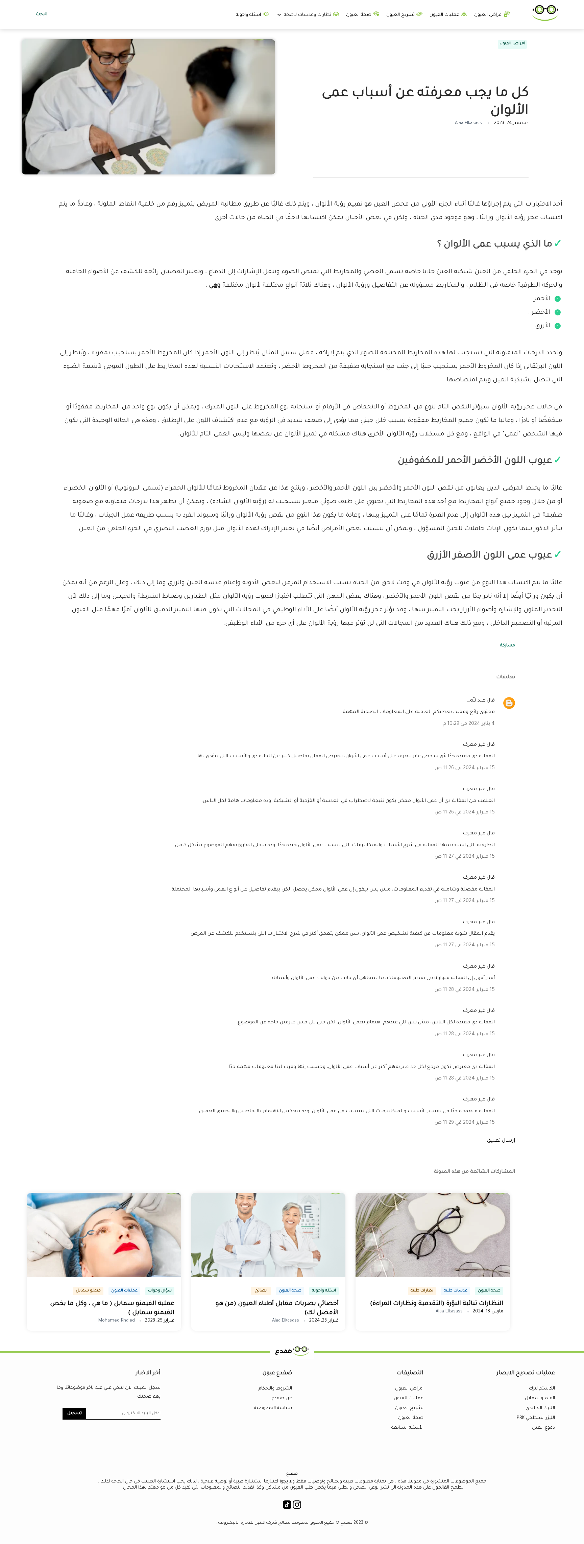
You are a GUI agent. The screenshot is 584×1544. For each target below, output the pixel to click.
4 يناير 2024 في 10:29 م (469, 724)
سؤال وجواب (160, 1291)
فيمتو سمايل (88, 1291)
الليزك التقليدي (540, 1408)
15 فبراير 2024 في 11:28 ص (465, 990)
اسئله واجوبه (249, 15)
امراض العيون (489, 15)
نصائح (261, 1291)
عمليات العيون (445, 15)
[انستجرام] (297, 1506)
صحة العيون (359, 15)
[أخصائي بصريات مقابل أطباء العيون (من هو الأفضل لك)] (268, 1276)
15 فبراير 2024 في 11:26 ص (465, 768)
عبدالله (477, 701)
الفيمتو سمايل (540, 1398)
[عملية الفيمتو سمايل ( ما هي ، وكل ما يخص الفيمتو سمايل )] (104, 1276)
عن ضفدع (281, 1398)
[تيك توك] (287, 1506)
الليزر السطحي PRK (536, 1418)
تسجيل (74, 1413)
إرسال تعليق (501, 1141)
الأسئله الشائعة (407, 1427)
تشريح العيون (401, 15)
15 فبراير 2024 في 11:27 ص (465, 857)
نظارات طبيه (422, 1291)
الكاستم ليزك (542, 1388)
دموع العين (543, 1427)
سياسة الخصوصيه (273, 1408)
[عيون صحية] (545, 20)
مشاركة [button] (507, 645)
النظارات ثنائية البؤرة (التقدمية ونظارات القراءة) (436, 1304)
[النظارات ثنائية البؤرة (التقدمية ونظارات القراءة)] (433, 1276)
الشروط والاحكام (275, 1388)
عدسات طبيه (455, 1291)
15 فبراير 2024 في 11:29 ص (465, 1123)
